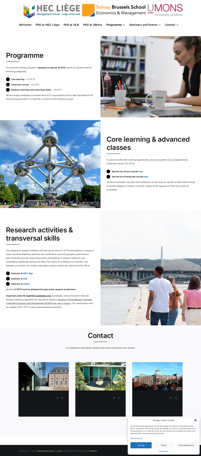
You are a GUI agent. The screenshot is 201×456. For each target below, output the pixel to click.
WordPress (93, 451)
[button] (195, 420)
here (141, 171)
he (146, 176)
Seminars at (22, 273)
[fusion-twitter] (57, 398)
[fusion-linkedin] (62, 398)
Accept (141, 445)
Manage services (136, 438)
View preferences (186, 445)
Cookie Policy (163, 451)
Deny (163, 445)
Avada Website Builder (45, 451)
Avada (59, 451)
